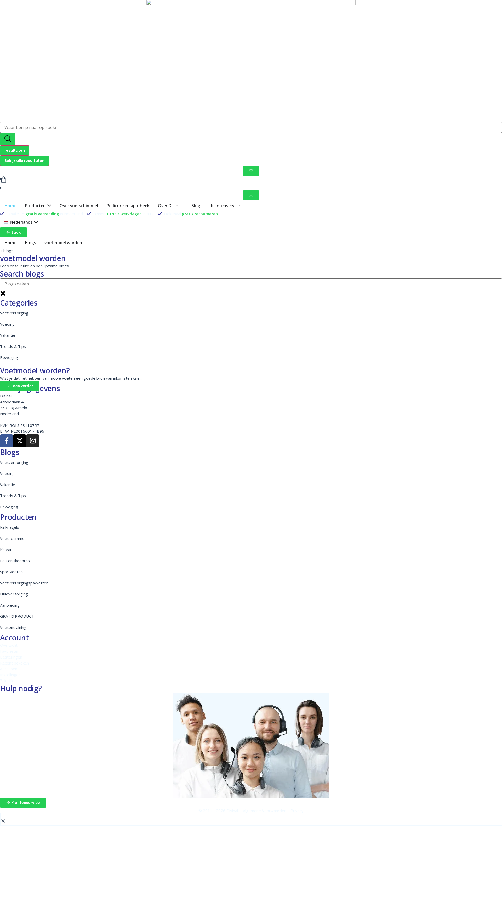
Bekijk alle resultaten (24, 160)
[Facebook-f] (6, 440)
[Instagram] (32, 440)
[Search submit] (7, 139)
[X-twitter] (19, 440)
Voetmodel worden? (35, 370)
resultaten (14, 150)
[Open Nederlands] (36, 222)
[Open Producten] (49, 205)
